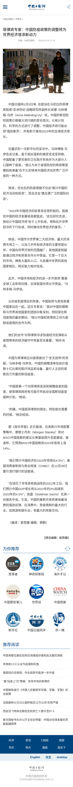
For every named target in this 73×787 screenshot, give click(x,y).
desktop (62, 757)
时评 (11, 740)
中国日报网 (8, 19)
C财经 (45, 740)
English (35, 757)
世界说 (18, 19)
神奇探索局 (36, 574)
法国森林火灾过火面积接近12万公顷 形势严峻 (30, 702)
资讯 (28, 740)
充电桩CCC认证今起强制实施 (21, 664)
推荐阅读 (11, 644)
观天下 (62, 747)
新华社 (13, 630)
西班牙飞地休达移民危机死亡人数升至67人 (29, 711)
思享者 (13, 574)
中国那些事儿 (13, 602)
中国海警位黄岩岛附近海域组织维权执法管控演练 (33, 655)
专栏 (11, 747)
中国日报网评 (36, 630)
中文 (48, 757)
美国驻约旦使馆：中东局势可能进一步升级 (28, 672)
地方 (28, 747)
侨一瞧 (60, 630)
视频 (61, 740)
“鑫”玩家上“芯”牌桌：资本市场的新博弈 (26, 681)
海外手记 (60, 574)
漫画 (45, 747)
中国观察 (60, 602)
